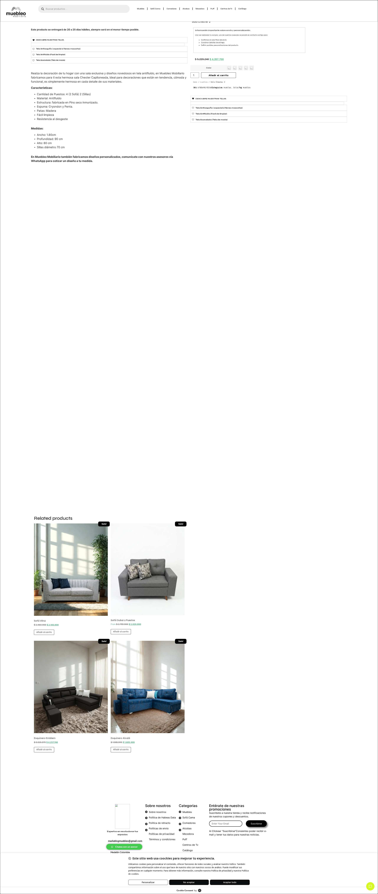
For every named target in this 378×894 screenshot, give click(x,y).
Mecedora (200, 9)
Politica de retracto (159, 822)
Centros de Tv (226, 9)
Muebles (140, 9)
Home (195, 82)
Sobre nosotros (157, 812)
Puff (212, 9)
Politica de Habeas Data (162, 817)
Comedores (171, 9)
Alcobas (186, 9)
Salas (236, 87)
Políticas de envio (159, 828)
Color (208, 68)
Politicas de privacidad (161, 833)
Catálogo (242, 9)
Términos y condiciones (162, 839)
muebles (204, 82)
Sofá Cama (155, 9)
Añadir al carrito (44, 632)
